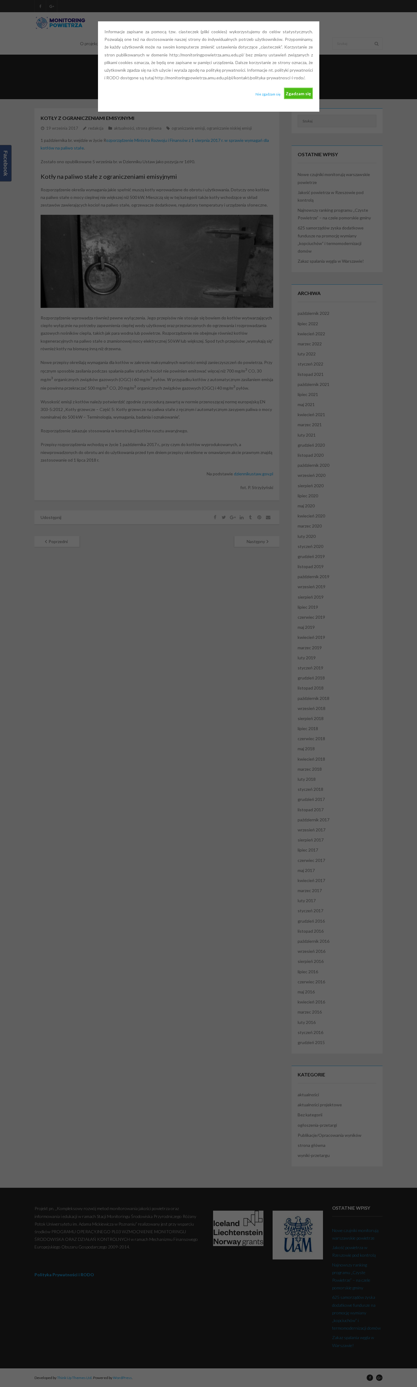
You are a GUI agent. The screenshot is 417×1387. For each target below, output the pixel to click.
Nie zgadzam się (268, 94)
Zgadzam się (298, 93)
